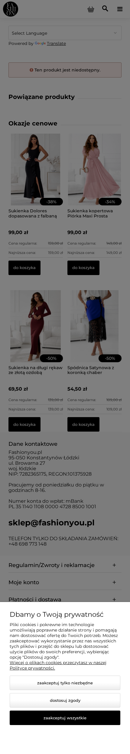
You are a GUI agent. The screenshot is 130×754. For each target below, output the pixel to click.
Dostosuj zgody (65, 700)
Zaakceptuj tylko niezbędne (65, 682)
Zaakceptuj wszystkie (65, 717)
